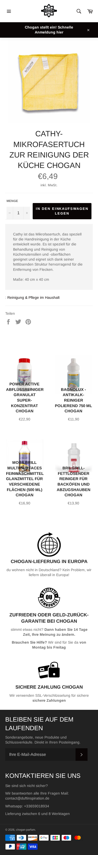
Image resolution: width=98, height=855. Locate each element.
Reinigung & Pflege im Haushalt (33, 297)
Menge (12, 201)
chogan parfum (25, 829)
